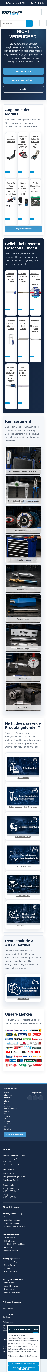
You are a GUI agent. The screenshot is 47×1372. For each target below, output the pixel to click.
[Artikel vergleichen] (7, 172)
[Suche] (29, 23)
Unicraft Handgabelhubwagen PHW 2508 (11, 139)
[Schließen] (35, 1332)
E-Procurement (9, 1238)
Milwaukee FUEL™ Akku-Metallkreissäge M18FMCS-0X (23, 143)
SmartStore (8, 1247)
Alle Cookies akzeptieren (24, 1364)
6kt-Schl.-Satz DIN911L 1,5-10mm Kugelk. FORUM (11, 374)
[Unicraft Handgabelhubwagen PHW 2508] (11, 155)
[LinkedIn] (29, 1097)
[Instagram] (40, 1097)
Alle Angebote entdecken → (23, 229)
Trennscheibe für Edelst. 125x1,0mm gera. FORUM (35, 279)
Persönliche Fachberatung (13, 1217)
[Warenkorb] (31, 12)
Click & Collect (9, 1265)
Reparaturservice (10, 1289)
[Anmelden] (38, 12)
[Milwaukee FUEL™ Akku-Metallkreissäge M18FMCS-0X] (23, 155)
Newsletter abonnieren (14, 1134)
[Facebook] (35, 1097)
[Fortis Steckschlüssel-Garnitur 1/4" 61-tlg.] (35, 202)
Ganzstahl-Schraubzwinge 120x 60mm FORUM (11, 325)
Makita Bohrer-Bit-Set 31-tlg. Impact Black (35, 141)
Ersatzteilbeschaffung (12, 1223)
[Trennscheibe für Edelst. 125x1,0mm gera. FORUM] (35, 292)
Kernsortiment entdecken (22, 80)
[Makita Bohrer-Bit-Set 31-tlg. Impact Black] (35, 155)
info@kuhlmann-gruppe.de (14, 1177)
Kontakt (22, 89)
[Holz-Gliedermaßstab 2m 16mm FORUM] (23, 386)
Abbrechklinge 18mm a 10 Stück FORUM (23, 325)
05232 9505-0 (8, 1170)
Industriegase (9, 1268)
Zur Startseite (22, 71)
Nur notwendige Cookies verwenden (23, 1368)
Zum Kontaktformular (11, 1180)
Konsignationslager (11, 1262)
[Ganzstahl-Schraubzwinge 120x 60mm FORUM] (11, 339)
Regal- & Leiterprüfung (12, 1292)
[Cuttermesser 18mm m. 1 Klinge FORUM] (11, 292)
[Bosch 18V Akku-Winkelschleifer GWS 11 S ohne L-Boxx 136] (11, 202)
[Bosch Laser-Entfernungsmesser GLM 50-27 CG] (23, 202)
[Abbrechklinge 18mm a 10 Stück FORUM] (23, 339)
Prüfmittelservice (10, 1283)
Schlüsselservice (10, 1272)
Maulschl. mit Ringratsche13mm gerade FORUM (35, 326)
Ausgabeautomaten (11, 1251)
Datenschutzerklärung (16, 1359)
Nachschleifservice (11, 1286)
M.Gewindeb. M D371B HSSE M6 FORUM (23, 278)
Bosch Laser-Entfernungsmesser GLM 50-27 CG (23, 188)
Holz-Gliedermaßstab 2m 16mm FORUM (23, 371)
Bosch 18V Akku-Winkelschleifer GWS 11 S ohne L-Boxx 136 (11, 190)
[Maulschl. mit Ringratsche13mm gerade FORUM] (35, 339)
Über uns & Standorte (11, 1165)
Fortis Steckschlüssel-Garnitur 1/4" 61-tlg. (35, 187)
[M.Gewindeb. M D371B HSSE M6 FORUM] (23, 292)
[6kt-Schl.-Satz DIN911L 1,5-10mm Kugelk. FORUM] (11, 386)
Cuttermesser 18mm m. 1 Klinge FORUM (11, 278)
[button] (36, 23)
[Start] (14, 12)
